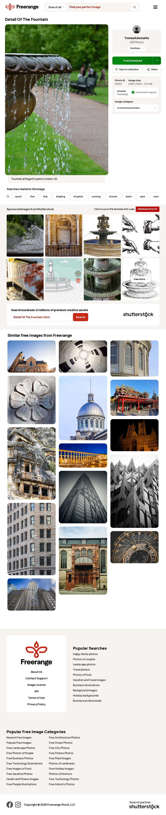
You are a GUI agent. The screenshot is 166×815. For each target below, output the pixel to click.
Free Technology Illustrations (24, 763)
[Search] (134, 7)
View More (139, 279)
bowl (152, 196)
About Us (36, 672)
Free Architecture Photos (64, 737)
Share (154, 69)
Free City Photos (59, 748)
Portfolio (135, 48)
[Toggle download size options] (157, 61)
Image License (36, 685)
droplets (61, 196)
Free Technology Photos (64, 779)
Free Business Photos (19, 758)
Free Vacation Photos (19, 774)
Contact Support (36, 678)
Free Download (132, 60)
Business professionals (87, 700)
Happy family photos (85, 654)
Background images (85, 690)
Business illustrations (86, 685)
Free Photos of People (20, 753)
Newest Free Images (19, 737)
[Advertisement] (134, 586)
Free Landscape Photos (20, 748)
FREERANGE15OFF (147, 209)
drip (28, 196)
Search (80, 317)
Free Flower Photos (60, 742)
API (37, 691)
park (125, 196)
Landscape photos (84, 664)
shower (96, 196)
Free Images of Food (18, 768)
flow (15, 196)
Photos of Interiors (60, 774)
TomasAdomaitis (136, 38)
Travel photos (81, 669)
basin (111, 196)
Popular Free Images (18, 742)
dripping (43, 196)
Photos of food (82, 675)
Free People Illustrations (21, 784)
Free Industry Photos (62, 784)
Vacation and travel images (89, 680)
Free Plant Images (60, 758)
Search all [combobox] (54, 7)
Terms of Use (36, 698)
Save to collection (129, 69)
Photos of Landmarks (62, 763)
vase (138, 196)
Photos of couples (84, 659)
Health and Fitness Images (22, 779)
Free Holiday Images (61, 768)
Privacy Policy (36, 704)
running (78, 196)
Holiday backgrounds (86, 695)
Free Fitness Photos (61, 753)
